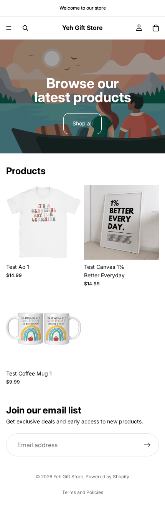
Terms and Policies (82, 492)
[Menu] (9, 28)
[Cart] (155, 28)
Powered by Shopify (107, 476)
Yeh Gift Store (68, 476)
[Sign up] (147, 445)
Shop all (82, 123)
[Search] (25, 28)
